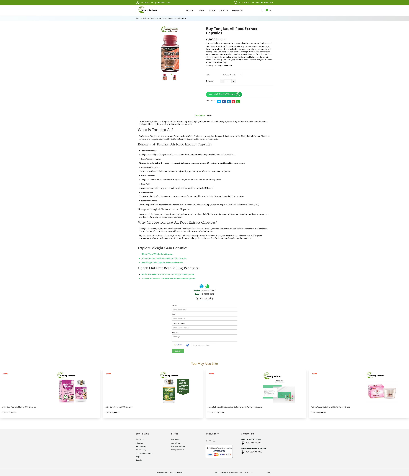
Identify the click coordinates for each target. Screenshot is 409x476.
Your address (176, 443)
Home (138, 18)
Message (175, 332)
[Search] (262, 10)
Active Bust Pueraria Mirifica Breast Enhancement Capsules (168, 279)
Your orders (175, 440)
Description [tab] (200, 115)
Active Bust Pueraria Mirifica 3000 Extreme (19, 407)
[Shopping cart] (271, 9)
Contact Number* (178, 323)
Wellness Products (149, 18)
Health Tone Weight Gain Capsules (157, 254)
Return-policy (141, 446)
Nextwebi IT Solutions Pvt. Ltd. (242, 472)
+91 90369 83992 (208, 291)
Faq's (138, 457)
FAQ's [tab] (209, 115)
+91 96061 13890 (207, 294)
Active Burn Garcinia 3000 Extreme (118, 407)
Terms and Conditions (144, 453)
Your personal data (178, 446)
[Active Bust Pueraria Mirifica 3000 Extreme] (50, 387)
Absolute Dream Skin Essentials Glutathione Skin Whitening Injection (235, 407)
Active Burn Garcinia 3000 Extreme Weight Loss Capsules (168, 274)
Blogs (212, 10)
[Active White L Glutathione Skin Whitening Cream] (359, 387)
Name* (174, 305)
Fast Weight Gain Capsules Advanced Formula (162, 263)
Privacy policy (141, 450)
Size (208, 75)
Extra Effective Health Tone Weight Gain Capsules (164, 258)
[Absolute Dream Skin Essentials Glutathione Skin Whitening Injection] (256, 387)
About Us (223, 10)
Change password (177, 450)
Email (174, 314)
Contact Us (237, 10)
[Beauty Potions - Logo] (152, 9)
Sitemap (268, 472)
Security (139, 460)
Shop (201, 10)
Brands (190, 10)
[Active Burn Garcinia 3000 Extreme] (153, 387)
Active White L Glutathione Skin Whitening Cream (330, 407)
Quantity (210, 81)
